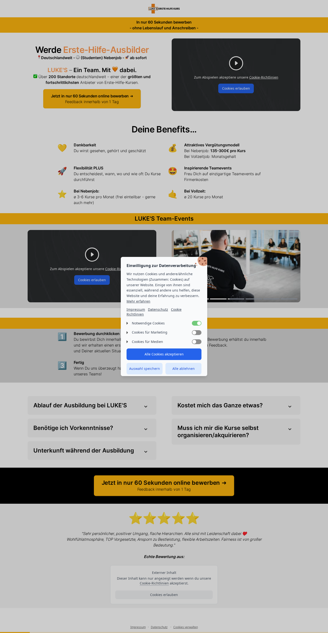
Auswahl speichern (144, 368)
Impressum (136, 309)
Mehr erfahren (138, 301)
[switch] (196, 323)
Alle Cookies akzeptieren (164, 354)
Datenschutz (158, 309)
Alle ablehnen (183, 368)
